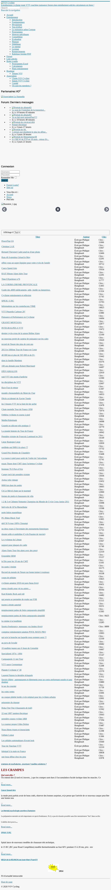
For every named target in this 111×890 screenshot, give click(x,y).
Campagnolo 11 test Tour (12, 659)
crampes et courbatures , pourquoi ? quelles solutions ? (24, 764)
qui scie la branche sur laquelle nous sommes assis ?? (24, 637)
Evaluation (16, 39)
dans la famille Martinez (11, 360)
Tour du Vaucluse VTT (11, 746)
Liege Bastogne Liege (10, 442)
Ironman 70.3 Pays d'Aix (12, 469)
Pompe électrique (19, 124)
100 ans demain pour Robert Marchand (18, 366)
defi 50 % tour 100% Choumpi (14, 523)
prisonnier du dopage (10, 702)
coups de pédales (8, 578)
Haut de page (6, 882)
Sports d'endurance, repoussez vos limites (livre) (22, 626)
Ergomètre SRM (8, 556)
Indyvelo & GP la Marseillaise (14, 507)
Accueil (9, 15)
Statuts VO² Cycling (20, 81)
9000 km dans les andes (11, 485)
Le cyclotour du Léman (11, 540)
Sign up (9, 187)
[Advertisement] (18, 153)
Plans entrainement (20, 68)
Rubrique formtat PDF (21, 54)
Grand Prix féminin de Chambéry (15, 453)
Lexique (15, 49)
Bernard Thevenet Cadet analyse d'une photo (20, 252)
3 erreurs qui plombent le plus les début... (29, 132)
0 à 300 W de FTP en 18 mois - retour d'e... (30, 139)
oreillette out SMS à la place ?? (14, 447)
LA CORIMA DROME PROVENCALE (19, 284)
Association (11, 76)
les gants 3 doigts (8, 567)
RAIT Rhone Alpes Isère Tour (14, 274)
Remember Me (7, 177)
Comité (15, 83)
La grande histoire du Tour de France (17, 431)
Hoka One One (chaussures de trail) (16, 708)
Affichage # (8, 232)
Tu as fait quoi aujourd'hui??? (24, 117)
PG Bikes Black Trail (10, 518)
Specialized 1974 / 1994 (11, 654)
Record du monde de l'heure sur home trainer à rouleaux (25, 572)
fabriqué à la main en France (13, 751)
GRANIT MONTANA (11, 322)
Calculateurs (17, 66)
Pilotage (15, 42)
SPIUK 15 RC (7, 301)
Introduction (17, 20)
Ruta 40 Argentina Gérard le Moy (15, 257)
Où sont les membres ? (21, 86)
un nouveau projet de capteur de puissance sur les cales (24, 339)
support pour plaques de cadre (14, 545)
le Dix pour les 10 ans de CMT (14, 561)
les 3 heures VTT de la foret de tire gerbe (19, 404)
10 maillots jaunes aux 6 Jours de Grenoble (19, 648)
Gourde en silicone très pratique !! (15, 426)
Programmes (17, 32)
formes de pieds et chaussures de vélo (17, 496)
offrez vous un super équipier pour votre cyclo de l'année (25, 263)
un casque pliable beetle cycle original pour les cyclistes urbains (28, 697)
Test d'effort (17, 27)
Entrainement (12, 17)
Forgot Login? (12, 185)
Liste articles (11, 59)
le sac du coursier (8, 686)
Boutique (10, 71)
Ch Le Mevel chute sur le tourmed (16, 491)
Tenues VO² (17, 73)
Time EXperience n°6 (10, 279)
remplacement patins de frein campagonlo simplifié (23, 610)
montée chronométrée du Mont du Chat (18, 393)
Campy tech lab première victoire (15, 474)
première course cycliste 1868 (14, 719)
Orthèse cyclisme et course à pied (15, 415)
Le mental (16, 46)
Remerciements (18, 51)
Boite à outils (12, 61)
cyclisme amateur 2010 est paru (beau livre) (20, 583)
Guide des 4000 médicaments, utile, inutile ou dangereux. (25, 290)
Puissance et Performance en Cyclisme (17, 317)
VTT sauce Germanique (11, 664)
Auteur (86, 237)
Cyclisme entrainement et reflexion (16, 295)
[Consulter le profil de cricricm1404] (23, 122)
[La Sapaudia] (13, 96)
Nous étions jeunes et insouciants (15, 730)
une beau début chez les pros (13, 757)
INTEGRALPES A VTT (12, 328)
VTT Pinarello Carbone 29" (13, 312)
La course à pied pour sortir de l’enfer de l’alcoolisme (24, 458)
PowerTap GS (7, 241)
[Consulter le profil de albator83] (21, 107)
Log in (4, 180)
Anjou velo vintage (9, 480)
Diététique (16, 44)
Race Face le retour (9, 388)
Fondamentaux (18, 22)
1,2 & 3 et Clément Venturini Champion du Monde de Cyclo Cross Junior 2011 (35, 502)
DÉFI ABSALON (9, 371)
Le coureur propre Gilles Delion (15, 724)
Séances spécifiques (20, 34)
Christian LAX (7, 246)
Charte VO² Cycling (20, 78)
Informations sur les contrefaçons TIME (18, 306)
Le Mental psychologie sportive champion (18, 810)
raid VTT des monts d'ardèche (14, 377)
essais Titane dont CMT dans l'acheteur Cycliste (21, 464)
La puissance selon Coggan (23, 29)
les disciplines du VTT (11, 382)
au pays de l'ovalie (9, 643)
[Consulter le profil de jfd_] (19, 129)
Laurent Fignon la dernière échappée (17, 675)
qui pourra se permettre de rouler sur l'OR (19, 599)
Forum (9, 56)
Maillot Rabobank (9, 420)
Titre (37, 237)
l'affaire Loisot (7, 735)
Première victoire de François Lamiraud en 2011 (22, 436)
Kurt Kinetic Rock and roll (12, 594)
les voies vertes (7, 692)
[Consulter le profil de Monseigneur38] (24, 137)
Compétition (17, 37)
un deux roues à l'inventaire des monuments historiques (24, 529)
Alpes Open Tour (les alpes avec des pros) (19, 550)
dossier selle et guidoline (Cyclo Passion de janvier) (23, 534)
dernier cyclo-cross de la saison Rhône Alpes (20, 333)
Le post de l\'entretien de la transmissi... (28, 110)
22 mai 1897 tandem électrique (14, 713)
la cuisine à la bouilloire (11, 621)
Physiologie (17, 24)
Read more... (6, 784)
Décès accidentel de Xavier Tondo (16, 398)
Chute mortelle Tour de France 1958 (16, 409)
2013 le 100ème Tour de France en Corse (19, 350)
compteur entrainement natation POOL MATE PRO (23, 632)
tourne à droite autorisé (11, 605)
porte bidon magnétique (11, 512)
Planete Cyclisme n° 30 (11, 670)
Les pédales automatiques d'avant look (17, 740)
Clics (104, 237)
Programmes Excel (20, 64)
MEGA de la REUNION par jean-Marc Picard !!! (19, 859)
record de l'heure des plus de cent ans (17, 344)
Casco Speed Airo (9, 268)
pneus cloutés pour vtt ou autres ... (16, 588)
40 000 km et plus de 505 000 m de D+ (18, 355)
